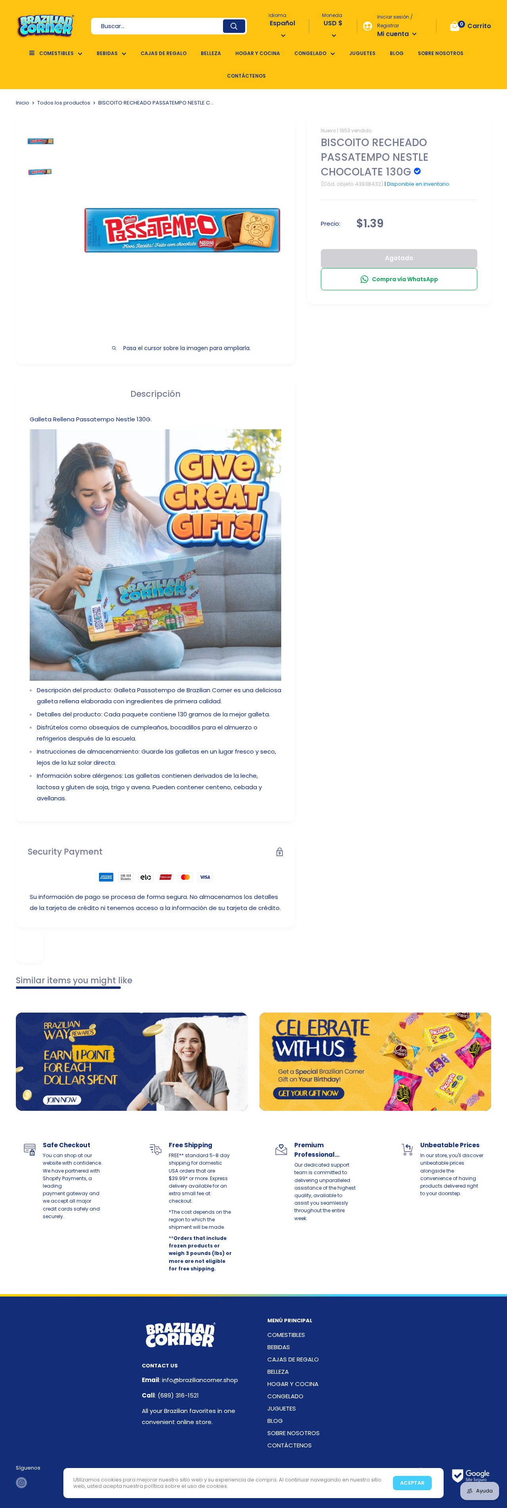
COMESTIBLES (56, 53)
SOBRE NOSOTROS (440, 53)
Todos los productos (63, 103)
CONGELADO (310, 53)
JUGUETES (362, 53)
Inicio (22, 103)
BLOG (397, 53)
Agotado (399, 258)
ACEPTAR (412, 1483)
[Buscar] (234, 26)
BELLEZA (211, 53)
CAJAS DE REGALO (164, 53)
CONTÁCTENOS (246, 75)
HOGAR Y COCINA (257, 53)
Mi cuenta (393, 33)
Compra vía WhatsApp (405, 279)
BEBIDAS (107, 53)
